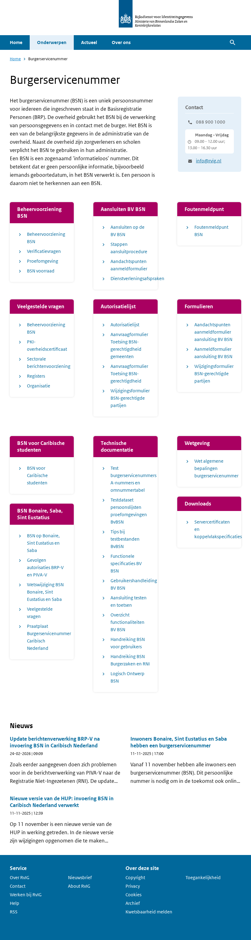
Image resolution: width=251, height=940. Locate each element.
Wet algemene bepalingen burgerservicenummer (214, 468)
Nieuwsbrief (80, 877)
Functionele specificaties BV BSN (126, 563)
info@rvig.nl (208, 161)
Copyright (135, 877)
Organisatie (38, 386)
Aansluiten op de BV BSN (127, 230)
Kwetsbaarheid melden (149, 912)
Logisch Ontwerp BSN (127, 677)
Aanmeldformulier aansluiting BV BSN (213, 352)
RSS (13, 912)
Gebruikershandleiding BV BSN (130, 584)
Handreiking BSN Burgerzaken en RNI (130, 660)
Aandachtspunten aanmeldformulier (129, 265)
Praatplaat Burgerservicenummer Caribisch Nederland (46, 637)
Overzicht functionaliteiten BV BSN (127, 622)
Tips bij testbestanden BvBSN (125, 539)
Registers (36, 376)
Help (14, 903)
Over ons (121, 42)
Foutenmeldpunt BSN (211, 230)
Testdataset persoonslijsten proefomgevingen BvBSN (129, 511)
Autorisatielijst (125, 325)
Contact (17, 886)
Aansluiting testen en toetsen (129, 601)
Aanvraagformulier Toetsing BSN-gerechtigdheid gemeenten (129, 345)
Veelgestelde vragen (40, 612)
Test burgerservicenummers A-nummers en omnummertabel (130, 479)
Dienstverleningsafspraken (130, 278)
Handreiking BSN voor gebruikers (128, 642)
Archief (133, 903)
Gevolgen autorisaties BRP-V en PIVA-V (45, 567)
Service (18, 868)
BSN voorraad (40, 271)
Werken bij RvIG (26, 894)
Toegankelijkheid (203, 877)
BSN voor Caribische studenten (37, 475)
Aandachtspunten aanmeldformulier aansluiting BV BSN (213, 332)
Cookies (133, 894)
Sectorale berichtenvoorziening (46, 362)
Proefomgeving (42, 261)
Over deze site (142, 868)
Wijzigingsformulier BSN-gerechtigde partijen (130, 398)
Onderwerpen (51, 42)
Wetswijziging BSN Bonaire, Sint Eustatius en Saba (45, 592)
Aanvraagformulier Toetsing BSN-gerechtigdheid (129, 373)
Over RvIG (19, 877)
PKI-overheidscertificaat (46, 345)
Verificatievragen (44, 251)
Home (16, 42)
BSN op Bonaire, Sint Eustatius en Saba (43, 543)
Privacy (133, 886)
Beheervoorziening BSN (46, 237)
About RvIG (79, 886)
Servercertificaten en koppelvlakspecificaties (214, 529)
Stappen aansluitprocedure (129, 247)
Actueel (89, 42)
